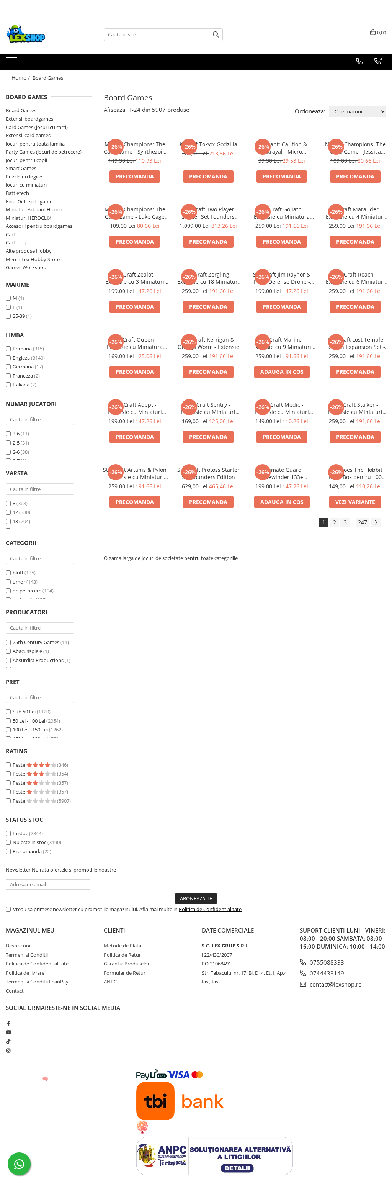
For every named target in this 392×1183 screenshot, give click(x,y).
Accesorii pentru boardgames (39, 226)
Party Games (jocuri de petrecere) (44, 151)
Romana (22, 348)
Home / (21, 77)
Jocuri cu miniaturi (26, 184)
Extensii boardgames (29, 118)
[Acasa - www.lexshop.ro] (44, 34)
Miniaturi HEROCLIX (28, 217)
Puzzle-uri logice (24, 176)
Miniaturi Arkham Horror (34, 209)
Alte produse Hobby (29, 250)
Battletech (17, 193)
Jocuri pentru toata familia (35, 143)
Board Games (21, 110)
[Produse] (12, 63)
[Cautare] (216, 34)
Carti (11, 234)
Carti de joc (18, 242)
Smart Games (21, 168)
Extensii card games (28, 135)
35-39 (19, 316)
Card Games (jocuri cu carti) (37, 127)
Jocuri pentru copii (26, 160)
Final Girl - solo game (29, 201)
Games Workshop (26, 267)
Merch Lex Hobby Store (33, 259)
